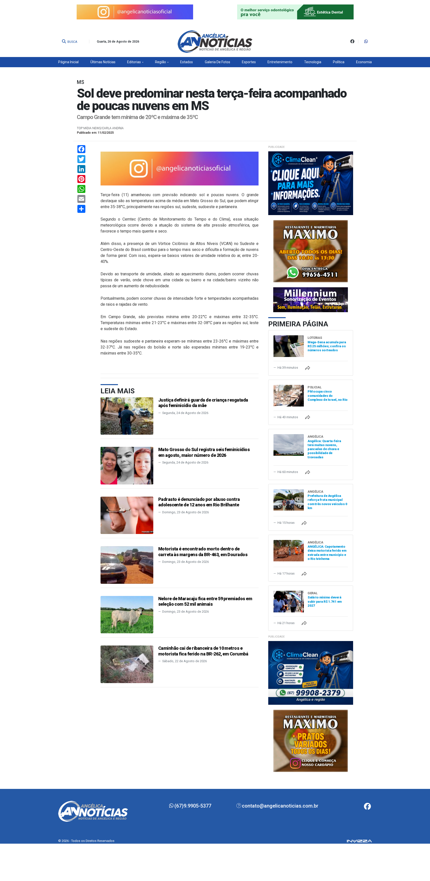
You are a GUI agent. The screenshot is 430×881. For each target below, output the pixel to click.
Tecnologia (312, 62)
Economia (364, 62)
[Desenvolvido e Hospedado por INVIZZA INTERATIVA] (359, 841)
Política (338, 62)
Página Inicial (68, 62)
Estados (186, 62)
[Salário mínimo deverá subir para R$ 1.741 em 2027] (288, 601)
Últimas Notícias (102, 62)
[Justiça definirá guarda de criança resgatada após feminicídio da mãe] (127, 415)
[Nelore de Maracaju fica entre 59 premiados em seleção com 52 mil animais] (127, 614)
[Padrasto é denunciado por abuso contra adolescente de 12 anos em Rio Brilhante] (127, 515)
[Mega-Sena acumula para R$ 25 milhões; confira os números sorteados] (288, 346)
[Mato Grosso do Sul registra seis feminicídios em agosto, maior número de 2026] (127, 465)
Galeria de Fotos (217, 62)
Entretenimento (280, 62)
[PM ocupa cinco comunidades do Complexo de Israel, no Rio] (288, 395)
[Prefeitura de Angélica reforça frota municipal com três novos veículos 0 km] (288, 499)
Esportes (249, 62)
